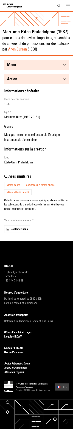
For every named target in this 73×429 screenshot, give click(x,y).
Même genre (13, 184)
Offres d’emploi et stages (18, 332)
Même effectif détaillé (18, 192)
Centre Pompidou (13, 352)
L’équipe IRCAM (13, 336)
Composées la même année (40, 184)
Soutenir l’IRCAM (13, 348)
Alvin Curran (17, 49)
